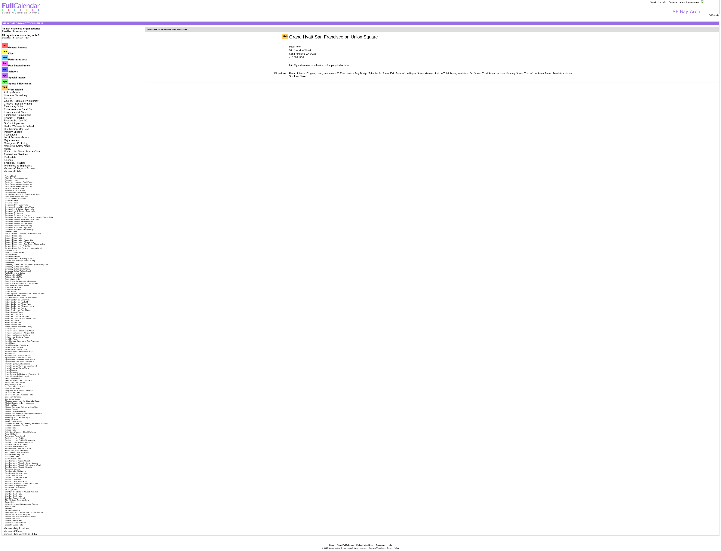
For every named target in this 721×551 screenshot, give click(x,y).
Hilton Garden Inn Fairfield (16, 302)
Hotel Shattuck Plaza (14, 347)
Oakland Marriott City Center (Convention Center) (26, 424)
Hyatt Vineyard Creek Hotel (17, 376)
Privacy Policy (393, 548)
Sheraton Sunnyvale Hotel (16, 486)
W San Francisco (12, 510)
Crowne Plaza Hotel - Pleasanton (19, 242)
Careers (8, 98)
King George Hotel (13, 384)
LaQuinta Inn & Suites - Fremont (19, 391)
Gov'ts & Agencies (14, 123)
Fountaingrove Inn (13, 279)
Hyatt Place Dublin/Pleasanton (18, 358)
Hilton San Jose (12, 320)
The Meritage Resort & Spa (17, 500)
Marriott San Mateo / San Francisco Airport (23, 413)
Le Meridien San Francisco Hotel (19, 395)
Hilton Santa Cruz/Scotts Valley (18, 327)
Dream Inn (9, 263)
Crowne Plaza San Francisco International (23, 248)
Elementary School (14, 106)
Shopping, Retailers (14, 162)
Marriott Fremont (12, 409)
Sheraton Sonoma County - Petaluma (21, 484)
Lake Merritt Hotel (12, 389)
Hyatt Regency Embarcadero (17, 364)
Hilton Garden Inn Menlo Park (18, 304)
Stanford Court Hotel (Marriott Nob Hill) (21, 492)
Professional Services (16, 154)
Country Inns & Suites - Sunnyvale (20, 211)
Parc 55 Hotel (11, 434)
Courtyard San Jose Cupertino (18, 228)
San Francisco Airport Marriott (17, 461)
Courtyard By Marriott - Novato (18, 215)
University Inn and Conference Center (21, 504)
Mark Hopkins (11, 405)
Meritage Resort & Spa (15, 415)
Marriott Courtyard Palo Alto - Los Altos (21, 407)
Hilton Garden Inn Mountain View (19, 306)
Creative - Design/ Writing (18, 103)
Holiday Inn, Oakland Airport (17, 337)
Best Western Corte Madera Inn (18, 184)
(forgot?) (662, 2)
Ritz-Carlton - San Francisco (17, 453)
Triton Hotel (10, 502)
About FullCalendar (345, 545)
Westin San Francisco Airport (17, 514)
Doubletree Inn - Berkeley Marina (19, 258)
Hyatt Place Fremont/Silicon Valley (20, 360)
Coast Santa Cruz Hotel (15, 199)
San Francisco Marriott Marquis (18, 467)
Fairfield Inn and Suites (15, 273)
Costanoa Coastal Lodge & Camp (19, 207)
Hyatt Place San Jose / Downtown (20, 362)
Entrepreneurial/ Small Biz (18, 109)
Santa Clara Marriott (13, 475)
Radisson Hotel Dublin (14, 438)
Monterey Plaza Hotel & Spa (17, 417)
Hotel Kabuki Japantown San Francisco (22, 341)
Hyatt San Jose (11, 372)
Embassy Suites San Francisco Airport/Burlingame (26, 265)
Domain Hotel (11, 254)
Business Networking (15, 95)
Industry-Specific (13, 131)
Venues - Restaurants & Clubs (20, 534)
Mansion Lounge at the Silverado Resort (22, 401)
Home (331, 545)
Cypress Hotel (11, 250)
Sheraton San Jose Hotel (16, 481)
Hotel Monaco (11, 343)
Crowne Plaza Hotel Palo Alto (17, 246)
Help (390, 545)
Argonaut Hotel (11, 180)
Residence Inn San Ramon (17, 450)
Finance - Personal (14, 117)
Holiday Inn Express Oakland (17, 335)
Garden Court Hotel (13, 289)
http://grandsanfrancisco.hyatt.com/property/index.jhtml (319, 65)
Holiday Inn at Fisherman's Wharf (19, 331)
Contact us (380, 545)
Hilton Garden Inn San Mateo (18, 310)
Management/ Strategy (16, 143)
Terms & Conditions (377, 548)
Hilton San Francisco (14, 314)
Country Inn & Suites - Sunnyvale (19, 209)
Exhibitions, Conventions (17, 115)
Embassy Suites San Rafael (17, 267)
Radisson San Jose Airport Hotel (19, 442)
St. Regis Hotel (11, 490)
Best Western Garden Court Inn (18, 186)
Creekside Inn (11, 232)
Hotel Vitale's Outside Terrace (18, 356)
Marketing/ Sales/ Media (17, 146)
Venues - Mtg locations (16, 528)
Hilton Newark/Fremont (15, 312)
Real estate (10, 157)
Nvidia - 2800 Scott (13, 422)
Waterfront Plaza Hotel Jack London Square (24, 512)
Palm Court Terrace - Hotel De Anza (20, 432)
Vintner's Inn (10, 506)
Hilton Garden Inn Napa (15, 308)
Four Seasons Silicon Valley (17, 285)
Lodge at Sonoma (13, 397)
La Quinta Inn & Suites (15, 386)
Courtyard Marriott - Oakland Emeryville (22, 219)
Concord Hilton (11, 203)
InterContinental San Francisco (18, 380)
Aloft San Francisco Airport (16, 178)
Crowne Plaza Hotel (13, 236)
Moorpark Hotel (11, 420)
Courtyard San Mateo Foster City (19, 230)
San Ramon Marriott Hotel (16, 473)
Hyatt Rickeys (11, 370)
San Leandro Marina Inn (15, 471)
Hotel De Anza (11, 339)
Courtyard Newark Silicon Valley (18, 225)
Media (7, 148)
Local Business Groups (16, 137)
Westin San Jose (12, 519)
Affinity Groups (12, 92)
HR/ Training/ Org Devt (16, 129)
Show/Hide (6, 31)
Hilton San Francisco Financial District (21, 318)
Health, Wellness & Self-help (19, 126)
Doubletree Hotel (12, 256)
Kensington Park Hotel (15, 382)
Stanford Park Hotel (13, 494)
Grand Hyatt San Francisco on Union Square (24, 294)
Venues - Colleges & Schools (20, 168)
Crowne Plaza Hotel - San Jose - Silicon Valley (25, 244)
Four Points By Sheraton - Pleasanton (21, 281)
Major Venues (11, 140)
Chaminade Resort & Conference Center (22, 194)
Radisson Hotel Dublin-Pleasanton (20, 440)
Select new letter (21, 38)
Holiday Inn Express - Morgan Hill (19, 333)
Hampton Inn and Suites (15, 296)
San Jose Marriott (12, 469)
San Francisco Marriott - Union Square (21, 463)
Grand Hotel (10, 292)
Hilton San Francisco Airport (17, 316)
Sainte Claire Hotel (13, 459)
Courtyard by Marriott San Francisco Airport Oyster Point (29, 217)
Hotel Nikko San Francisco (16, 345)
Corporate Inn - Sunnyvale (16, 205)
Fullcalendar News (364, 545)
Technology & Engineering (18, 165)
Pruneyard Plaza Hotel (15, 436)
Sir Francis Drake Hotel (15, 488)
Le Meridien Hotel (12, 393)
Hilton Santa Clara (13, 322)
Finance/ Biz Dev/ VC (16, 120)
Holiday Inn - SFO (12, 329)
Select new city (20, 31)
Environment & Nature (16, 112)
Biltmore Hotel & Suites (15, 190)
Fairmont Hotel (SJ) (13, 277)
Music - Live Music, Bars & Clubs (22, 151)
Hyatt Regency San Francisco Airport (21, 366)
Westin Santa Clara (13, 521)
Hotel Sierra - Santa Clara (16, 349)
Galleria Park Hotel (13, 287)
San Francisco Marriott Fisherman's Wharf (23, 465)
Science (8, 160)
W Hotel (8, 508)
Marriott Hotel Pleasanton (16, 411)
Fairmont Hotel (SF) (13, 275)
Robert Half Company (14, 455)
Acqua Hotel (10, 176)
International (10, 134)
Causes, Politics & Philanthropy (21, 100)
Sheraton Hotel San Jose (16, 477)
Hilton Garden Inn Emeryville (17, 300)
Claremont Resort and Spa (16, 197)
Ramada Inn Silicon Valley (16, 444)
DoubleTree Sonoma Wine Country (20, 261)
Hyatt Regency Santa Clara (17, 368)
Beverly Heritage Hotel (14, 188)
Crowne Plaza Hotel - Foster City (19, 240)
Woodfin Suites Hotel (14, 525)
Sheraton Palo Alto (13, 479)
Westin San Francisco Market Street (20, 517)
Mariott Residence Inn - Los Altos (19, 403)
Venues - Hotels (12, 171)
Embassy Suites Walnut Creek (18, 271)
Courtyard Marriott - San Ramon (18, 223)
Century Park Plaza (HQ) (15, 192)
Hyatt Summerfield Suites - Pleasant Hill (22, 374)
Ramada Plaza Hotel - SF (16, 446)
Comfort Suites (11, 201)
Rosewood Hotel (12, 457)
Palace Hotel (10, 428)
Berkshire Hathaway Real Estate (19, 182)
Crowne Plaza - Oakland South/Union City (23, 234)
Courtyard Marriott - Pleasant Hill (19, 221)
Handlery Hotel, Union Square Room (21, 298)
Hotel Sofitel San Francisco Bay (18, 351)
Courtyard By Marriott (14, 213)
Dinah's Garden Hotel (14, 252)
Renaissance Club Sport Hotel (18, 448)
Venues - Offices (13, 531)
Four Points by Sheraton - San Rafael (21, 283)
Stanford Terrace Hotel (15, 498)
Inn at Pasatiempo (13, 378)
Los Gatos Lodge (12, 399)
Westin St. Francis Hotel (15, 523)
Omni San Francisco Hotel (16, 426)
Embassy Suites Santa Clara (17, 269)
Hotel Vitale (10, 353)
